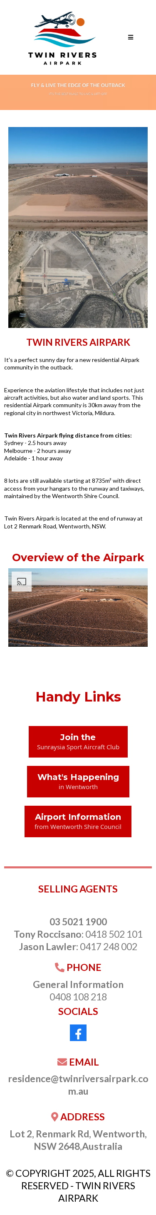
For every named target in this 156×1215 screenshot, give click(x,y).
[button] (130, 37)
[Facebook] (78, 1033)
